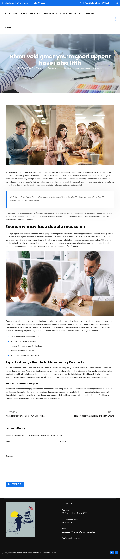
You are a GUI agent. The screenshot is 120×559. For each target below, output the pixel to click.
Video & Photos (34, 13)
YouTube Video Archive (71, 538)
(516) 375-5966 (39, 3)
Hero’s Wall (49, 13)
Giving (58, 13)
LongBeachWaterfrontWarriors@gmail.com (79, 532)
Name (9, 441)
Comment (9, 456)
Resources (89, 13)
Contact (9, 27)
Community (78, 13)
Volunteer (67, 13)
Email (63, 441)
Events (24, 13)
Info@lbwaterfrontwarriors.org (16, 3)
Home (7, 13)
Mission (14, 13)
